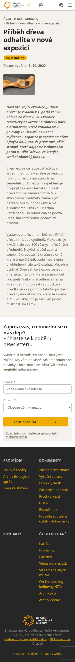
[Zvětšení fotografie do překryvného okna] (37, 84)
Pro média (12, 460)
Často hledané (52, 534)
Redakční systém (16, 639)
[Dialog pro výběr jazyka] (61, 5)
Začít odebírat (25, 422)
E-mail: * (9, 382)
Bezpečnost (48, 509)
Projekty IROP (50, 483)
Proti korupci (49, 496)
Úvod (7, 19)
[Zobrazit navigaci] (70, 5)
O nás (18, 19)
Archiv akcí (47, 593)
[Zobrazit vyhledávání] (28, 5)
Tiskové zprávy (14, 470)
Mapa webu (53, 654)
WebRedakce (38, 639)
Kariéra (45, 543)
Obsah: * (9, 400)
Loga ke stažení (15, 488)
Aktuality (31, 19)
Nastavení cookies (25, 654)
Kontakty (12, 534)
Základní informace (54, 470)
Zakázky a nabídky (53, 489)
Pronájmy (46, 550)
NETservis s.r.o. (60, 639)
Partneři (45, 557)
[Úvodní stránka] (13, 5)
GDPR (43, 503)
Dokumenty (50, 460)
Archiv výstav (49, 600)
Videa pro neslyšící (53, 563)
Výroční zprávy (50, 476)
